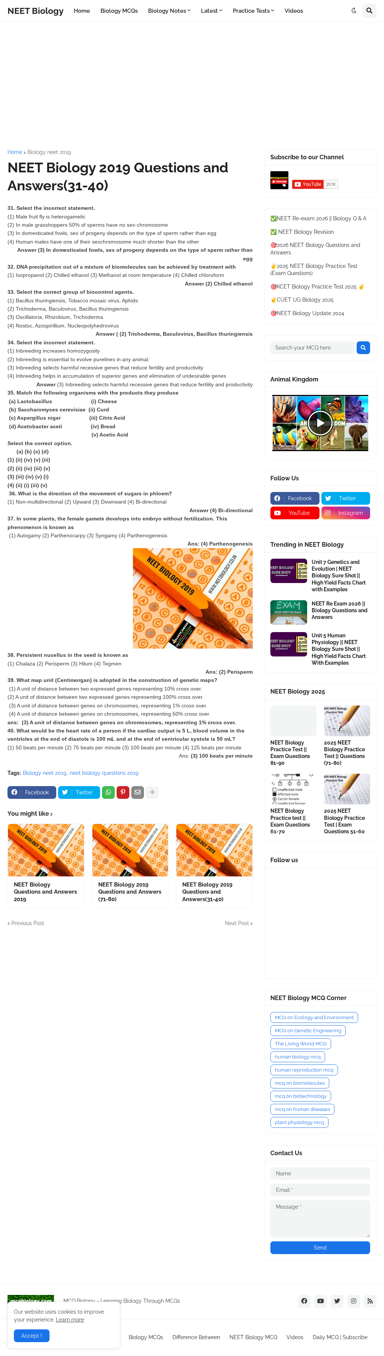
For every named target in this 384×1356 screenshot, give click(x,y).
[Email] (137, 792)
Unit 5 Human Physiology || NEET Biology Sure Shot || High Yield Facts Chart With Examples (339, 649)
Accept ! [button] (31, 1336)
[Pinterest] (123, 792)
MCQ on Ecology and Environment (314, 1017)
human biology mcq (298, 1057)
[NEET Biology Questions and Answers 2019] (46, 850)
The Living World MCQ (301, 1044)
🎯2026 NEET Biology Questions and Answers (315, 249)
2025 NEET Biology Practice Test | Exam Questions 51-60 (344, 821)
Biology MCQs (146, 1337)
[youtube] (320, 1301)
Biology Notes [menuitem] (167, 10)
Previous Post (27, 923)
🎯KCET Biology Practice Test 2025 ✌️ (317, 287)
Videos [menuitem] (294, 10)
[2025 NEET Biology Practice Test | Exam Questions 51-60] (347, 789)
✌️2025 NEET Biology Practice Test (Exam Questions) (313, 270)
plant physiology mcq (299, 1122)
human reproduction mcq (304, 1070)
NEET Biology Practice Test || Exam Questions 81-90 (290, 753)
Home (15, 152)
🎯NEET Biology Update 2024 (307, 313)
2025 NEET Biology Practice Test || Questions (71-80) (344, 753)
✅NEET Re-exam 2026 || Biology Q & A (318, 218)
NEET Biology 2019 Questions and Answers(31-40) (207, 892)
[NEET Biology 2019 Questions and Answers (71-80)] (130, 850)
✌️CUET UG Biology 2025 (302, 300)
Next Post (237, 923)
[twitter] (337, 1301)
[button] (354, 11)
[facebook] (304, 1301)
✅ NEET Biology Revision (302, 232)
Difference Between (196, 1337)
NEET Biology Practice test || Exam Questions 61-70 (290, 821)
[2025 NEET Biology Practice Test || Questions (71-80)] (347, 721)
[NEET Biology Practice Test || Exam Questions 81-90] (293, 721)
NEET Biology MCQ (253, 1337)
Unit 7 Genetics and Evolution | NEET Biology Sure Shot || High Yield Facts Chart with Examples (339, 575)
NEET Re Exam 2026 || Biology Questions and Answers (340, 610)
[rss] (370, 1301)
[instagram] (353, 1301)
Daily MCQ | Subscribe (340, 1337)
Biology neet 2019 (49, 152)
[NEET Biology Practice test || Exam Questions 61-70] (293, 789)
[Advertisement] (192, 85)
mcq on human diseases (302, 1109)
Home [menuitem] (82, 10)
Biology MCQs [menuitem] (119, 10)
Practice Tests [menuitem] (251, 10)
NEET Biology (36, 11)
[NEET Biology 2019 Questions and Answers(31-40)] (214, 850)
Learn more (70, 1320)
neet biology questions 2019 (104, 773)
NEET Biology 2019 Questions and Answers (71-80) (129, 892)
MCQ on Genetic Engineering (308, 1030)
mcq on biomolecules (300, 1083)
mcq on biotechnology (301, 1096)
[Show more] (152, 792)
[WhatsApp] (108, 792)
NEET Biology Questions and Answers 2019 (45, 892)
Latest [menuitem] (209, 10)
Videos (294, 1337)
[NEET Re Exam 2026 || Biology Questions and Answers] (288, 612)
